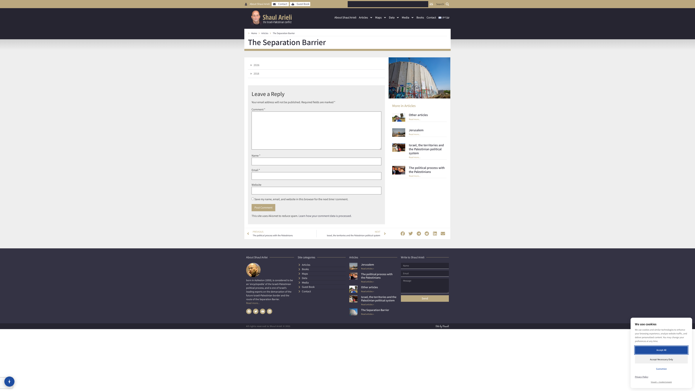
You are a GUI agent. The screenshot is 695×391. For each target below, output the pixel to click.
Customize (661, 368)
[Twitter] (255, 311)
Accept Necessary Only (661, 359)
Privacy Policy (641, 376)
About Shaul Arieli (345, 17)
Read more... (414, 119)
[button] (316, 65)
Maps (378, 17)
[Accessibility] (9, 382)
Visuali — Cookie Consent (661, 382)
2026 (256, 65)
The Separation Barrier (375, 310)
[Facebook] (249, 311)
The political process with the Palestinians (427, 170)
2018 (256, 73)
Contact (431, 17)
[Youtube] (262, 311)
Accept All (661, 350)
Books (420, 17)
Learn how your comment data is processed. (325, 216)
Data (392, 17)
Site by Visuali (442, 326)
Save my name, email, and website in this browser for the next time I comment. (301, 199)
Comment (258, 109)
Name (256, 155)
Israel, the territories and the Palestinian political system (426, 149)
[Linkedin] (269, 311)
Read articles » (367, 268)
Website (256, 184)
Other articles (418, 115)
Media (405, 17)
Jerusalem (416, 130)
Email (256, 170)
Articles (363, 17)
